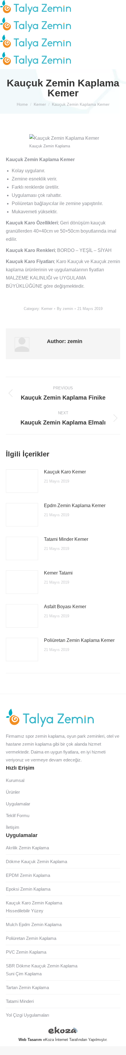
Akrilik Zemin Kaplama (27, 847)
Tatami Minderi (20, 1001)
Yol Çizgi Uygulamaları (27, 1015)
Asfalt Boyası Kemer (65, 606)
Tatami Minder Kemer (66, 539)
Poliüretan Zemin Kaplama (31, 938)
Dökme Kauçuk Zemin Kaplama (36, 861)
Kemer (46, 308)
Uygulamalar (18, 803)
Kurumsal (15, 780)
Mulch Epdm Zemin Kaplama (34, 924)
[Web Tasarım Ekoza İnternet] (63, 1031)
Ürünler (13, 792)
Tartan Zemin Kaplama (27, 987)
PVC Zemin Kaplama (26, 952)
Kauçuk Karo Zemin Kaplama (34, 902)
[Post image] (22, 481)
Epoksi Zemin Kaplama (28, 889)
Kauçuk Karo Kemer (65, 471)
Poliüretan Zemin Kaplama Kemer (79, 640)
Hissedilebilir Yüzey (24, 910)
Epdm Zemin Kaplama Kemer (74, 505)
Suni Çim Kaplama (24, 973)
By (65, 308)
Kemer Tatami (58, 572)
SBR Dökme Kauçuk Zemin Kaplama (41, 965)
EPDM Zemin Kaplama (28, 875)
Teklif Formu (17, 815)
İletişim (12, 827)
